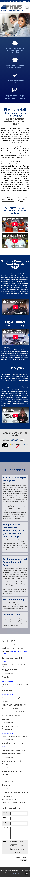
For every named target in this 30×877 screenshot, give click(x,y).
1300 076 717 (12, 641)
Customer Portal (8, 1)
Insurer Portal (26, 1)
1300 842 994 (11, 644)
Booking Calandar (17, 1)
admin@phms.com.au (15, 648)
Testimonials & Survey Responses (22, 199)
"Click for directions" (7, 661)
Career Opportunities (8, 198)
